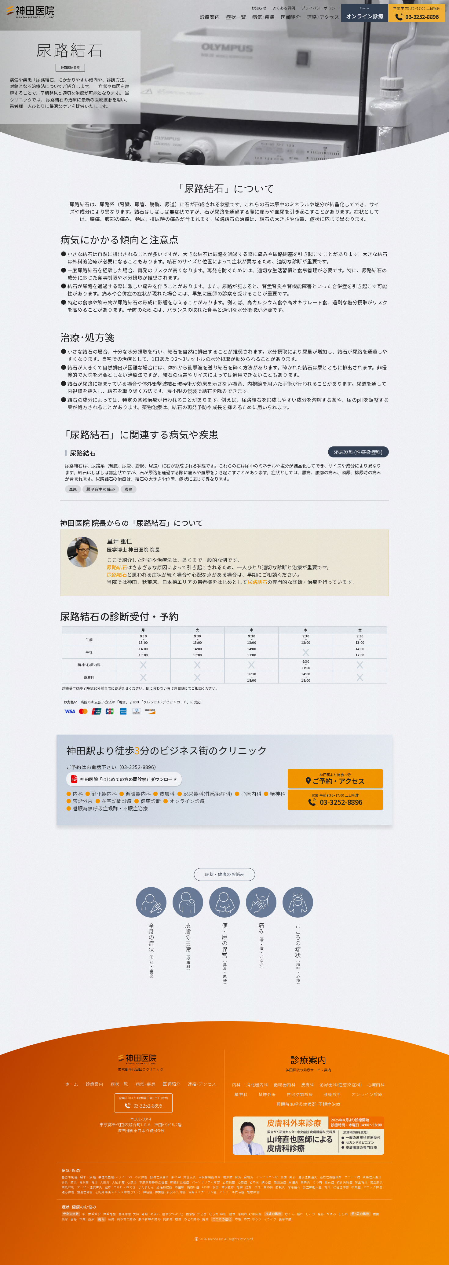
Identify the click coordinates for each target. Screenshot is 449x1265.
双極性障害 (341, 1187)
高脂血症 (280, 1182)
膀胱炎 (280, 1187)
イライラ (270, 1219)
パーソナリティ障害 (206, 1182)
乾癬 (239, 1187)
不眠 (238, 1219)
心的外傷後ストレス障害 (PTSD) (118, 1192)
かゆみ (331, 1214)
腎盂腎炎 (361, 1182)
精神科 (277, 793)
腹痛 (129, 489)
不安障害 (141, 1177)
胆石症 (329, 1182)
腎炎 (327, 1187)
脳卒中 (176, 1177)
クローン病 (352, 1177)
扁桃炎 (248, 1177)
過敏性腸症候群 (331, 1177)
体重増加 (109, 1214)
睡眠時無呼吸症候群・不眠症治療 (110, 808)
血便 (376, 1214)
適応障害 (68, 1192)
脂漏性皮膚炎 (159, 1177)
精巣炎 (305, 1182)
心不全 (254, 1182)
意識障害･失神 (129, 1214)
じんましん (146, 1187)
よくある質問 (283, 7)
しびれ (343, 1214)
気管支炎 (189, 1177)
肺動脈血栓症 (179, 1182)
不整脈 (179, 1187)
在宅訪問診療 (117, 800)
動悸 (232, 1214)
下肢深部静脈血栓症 (153, 1182)
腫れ (300, 1214)
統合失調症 (344, 1182)
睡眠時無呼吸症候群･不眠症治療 (309, 1104)
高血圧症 (193, 1187)
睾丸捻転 (68, 1187)
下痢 (82, 1219)
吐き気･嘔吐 (217, 1214)
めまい (155, 1214)
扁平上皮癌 (88, 1177)
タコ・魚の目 (263, 1187)
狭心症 (266, 1182)
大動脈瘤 (118, 1182)
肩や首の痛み (126, 1219)
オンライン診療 (187, 800)
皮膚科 (167, 793)
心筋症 (242, 1182)
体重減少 (94, 1214)
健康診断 (151, 800)
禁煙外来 (83, 800)
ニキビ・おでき (125, 1187)
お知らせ (259, 7)
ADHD (206, 1187)
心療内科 (251, 793)
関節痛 (168, 1219)
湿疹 (108, 1187)
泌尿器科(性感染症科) (358, 452)
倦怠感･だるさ (196, 1214)
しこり (310, 1214)
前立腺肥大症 (312, 1187)
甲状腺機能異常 (210, 1177)
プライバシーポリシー (320, 7)
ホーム (71, 1084)
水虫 (216, 1187)
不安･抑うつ (252, 1219)
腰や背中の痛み (100, 489)
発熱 (144, 1214)
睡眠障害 (253, 1192)
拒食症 (159, 1192)
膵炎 (74, 1182)
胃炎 (94, 1182)
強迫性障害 (85, 1192)
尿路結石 (83, 453)
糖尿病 (227, 1177)
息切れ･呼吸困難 (250, 1214)
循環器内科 (138, 793)
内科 (78, 793)
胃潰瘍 (84, 1182)
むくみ (289, 1214)
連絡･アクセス (323, 16)
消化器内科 (104, 793)
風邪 (292, 1177)
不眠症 (356, 1187)
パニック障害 (372, 1187)
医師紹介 (291, 16)
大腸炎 (105, 1182)
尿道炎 (293, 1182)
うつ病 (317, 1182)
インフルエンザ (267, 1177)
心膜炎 (132, 1182)
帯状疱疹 (227, 1187)
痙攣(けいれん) (172, 1214)
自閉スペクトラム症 (202, 1192)
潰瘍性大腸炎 (372, 1177)
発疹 (321, 1214)
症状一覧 (236, 16)
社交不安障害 (176, 1192)
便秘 (74, 1219)
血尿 (73, 489)
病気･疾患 (263, 16)
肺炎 (238, 1177)
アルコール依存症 (231, 1192)
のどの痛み (192, 1219)
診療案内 (210, 16)
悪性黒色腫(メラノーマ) (115, 1177)
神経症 (147, 1192)
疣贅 (248, 1187)
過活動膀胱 (164, 1187)
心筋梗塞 (228, 1182)
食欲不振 (285, 1219)
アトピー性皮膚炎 (89, 1187)
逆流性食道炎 (307, 1177)
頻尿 (65, 1219)
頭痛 (111, 1219)
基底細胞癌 (70, 1177)
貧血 (283, 1177)
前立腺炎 (376, 1182)
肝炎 (65, 1182)
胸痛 (205, 1219)
